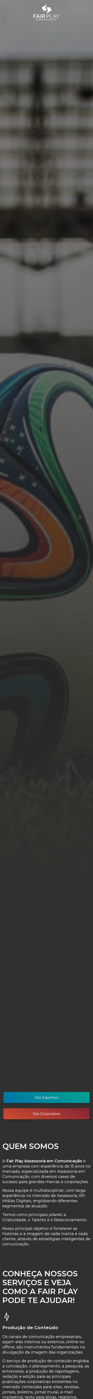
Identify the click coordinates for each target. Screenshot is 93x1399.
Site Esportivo (46, 1097)
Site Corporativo (46, 1114)
